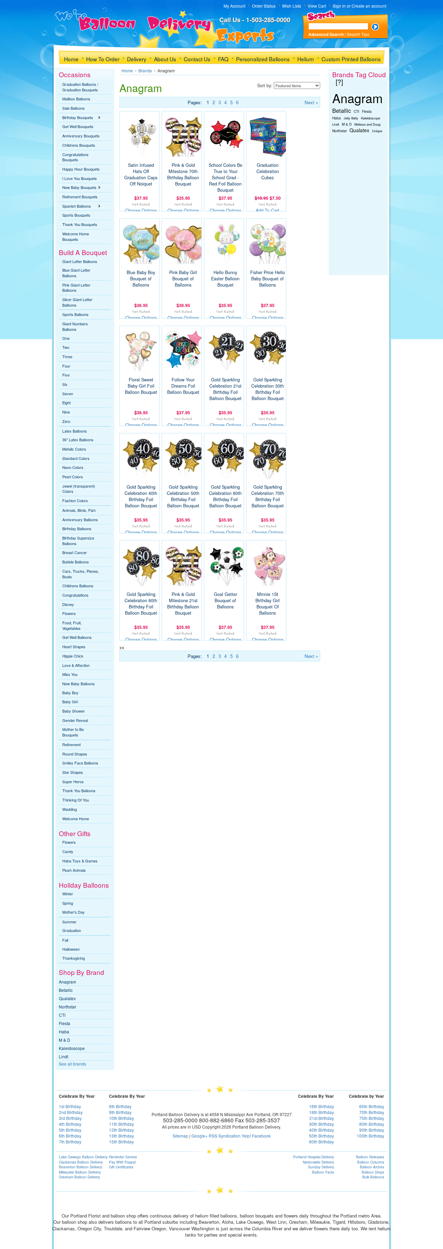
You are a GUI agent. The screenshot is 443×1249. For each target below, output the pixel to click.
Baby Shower (73, 711)
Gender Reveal (75, 720)
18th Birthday (321, 1112)
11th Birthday (121, 1124)
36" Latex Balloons (77, 439)
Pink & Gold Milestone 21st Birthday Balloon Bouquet (183, 603)
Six (64, 384)
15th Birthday (121, 1141)
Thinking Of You (75, 800)
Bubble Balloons (75, 561)
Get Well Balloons (77, 637)
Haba (64, 1031)
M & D (64, 1040)
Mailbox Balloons (76, 98)
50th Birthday (321, 1136)
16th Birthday (321, 1106)
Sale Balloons (73, 108)
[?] (339, 81)
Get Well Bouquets (77, 126)
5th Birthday (70, 1130)
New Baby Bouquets (78, 187)
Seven (67, 393)
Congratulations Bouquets (75, 157)
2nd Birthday (71, 1112)
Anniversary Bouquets (81, 135)
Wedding (69, 809)
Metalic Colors (74, 449)
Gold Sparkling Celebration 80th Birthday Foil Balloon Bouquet (141, 603)
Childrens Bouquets (78, 145)
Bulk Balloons (373, 1177)
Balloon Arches (372, 1167)
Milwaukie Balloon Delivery (80, 1172)
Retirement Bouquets (80, 196)
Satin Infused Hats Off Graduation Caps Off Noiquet (140, 174)
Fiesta (64, 1023)
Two (65, 347)
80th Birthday (371, 1124)
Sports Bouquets (76, 215)
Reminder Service (123, 1157)
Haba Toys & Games (80, 860)
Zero (66, 421)
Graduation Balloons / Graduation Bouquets (80, 86)
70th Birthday (371, 1112)
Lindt (63, 1056)
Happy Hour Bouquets (81, 169)
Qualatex (67, 998)
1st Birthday (70, 1106)
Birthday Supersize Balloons (78, 540)
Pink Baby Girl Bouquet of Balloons (183, 278)
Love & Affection (76, 665)
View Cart (317, 6)
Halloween (71, 949)
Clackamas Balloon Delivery (81, 1162)
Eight (66, 402)
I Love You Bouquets (79, 178)
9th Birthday (120, 1112)
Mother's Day (73, 912)
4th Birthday (70, 1124)
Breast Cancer (74, 552)
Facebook (261, 1136)
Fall (65, 940)
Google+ (199, 1136)
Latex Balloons (74, 431)
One (66, 338)
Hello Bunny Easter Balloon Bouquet (225, 278)
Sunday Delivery (321, 1167)
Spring (67, 903)
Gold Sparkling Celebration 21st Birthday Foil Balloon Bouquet (225, 389)
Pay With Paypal (122, 1162)
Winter (67, 893)
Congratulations (75, 595)
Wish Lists (291, 6)
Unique (377, 130)
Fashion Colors (75, 500)
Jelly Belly (351, 118)
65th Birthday (371, 1106)
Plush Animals (74, 870)
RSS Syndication (225, 1136)
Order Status (263, 6)
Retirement (71, 744)
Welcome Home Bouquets (75, 236)
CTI (62, 1015)
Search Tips (358, 34)
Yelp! (246, 1136)
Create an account (369, 6)
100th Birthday (370, 1136)
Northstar (67, 1007)
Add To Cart (267, 210)
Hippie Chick (72, 656)
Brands (145, 70)
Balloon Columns (370, 1162)
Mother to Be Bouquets (73, 731)
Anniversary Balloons (80, 519)
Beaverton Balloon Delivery (80, 1167)
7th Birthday (70, 1141)
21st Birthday (321, 1118)
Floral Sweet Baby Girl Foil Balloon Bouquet (141, 386)
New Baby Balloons (78, 683)
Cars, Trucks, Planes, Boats (80, 573)
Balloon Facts (323, 1172)
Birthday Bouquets (76, 118)
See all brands (72, 1064)
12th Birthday (121, 1130)
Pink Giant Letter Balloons (76, 287)
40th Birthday (321, 1130)
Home (127, 70)
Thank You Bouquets (79, 224)
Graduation (71, 930)
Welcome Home (75, 818)
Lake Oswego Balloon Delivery (83, 1157)
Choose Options (141, 210)
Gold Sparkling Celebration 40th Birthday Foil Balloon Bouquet (141, 496)
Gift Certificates (121, 1167)
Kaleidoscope (72, 1048)
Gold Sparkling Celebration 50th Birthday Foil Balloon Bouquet (183, 496)
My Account (234, 6)
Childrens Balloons (77, 585)
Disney (68, 604)
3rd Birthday (70, 1118)
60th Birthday (321, 1141)
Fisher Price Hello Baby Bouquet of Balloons (267, 278)
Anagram (67, 982)
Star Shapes (72, 772)
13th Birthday (121, 1136)
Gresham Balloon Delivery (79, 1177)
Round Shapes (74, 754)
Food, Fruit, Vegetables (72, 625)
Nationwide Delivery (318, 1162)
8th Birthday (120, 1106)
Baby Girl (70, 701)
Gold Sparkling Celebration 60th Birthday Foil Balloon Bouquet (225, 496)
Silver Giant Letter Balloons (77, 302)
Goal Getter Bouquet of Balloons (225, 600)
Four (66, 366)
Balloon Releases (370, 1157)
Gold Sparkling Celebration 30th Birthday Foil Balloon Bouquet (267, 389)
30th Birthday (321, 1124)
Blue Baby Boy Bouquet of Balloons (141, 278)
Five (66, 375)
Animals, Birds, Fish (79, 510)
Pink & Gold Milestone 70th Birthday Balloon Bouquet (183, 174)
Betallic (66, 990)
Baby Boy (70, 692)
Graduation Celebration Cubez (267, 171)
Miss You (70, 674)
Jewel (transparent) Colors (78, 488)
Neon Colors (72, 467)
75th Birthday (371, 1118)
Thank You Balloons (79, 790)
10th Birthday (121, 1118)
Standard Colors (76, 458)
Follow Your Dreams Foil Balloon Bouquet (183, 386)
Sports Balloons (75, 314)
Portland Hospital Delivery (313, 1157)
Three (67, 356)
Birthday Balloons (76, 528)
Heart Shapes (73, 646)
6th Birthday (70, 1136)
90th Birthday (371, 1130)
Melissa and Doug (367, 124)
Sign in (339, 6)
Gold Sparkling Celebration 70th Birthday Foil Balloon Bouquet (267, 496)
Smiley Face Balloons (80, 763)
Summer (69, 921)
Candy (67, 851)
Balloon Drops (373, 1172)
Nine (66, 412)
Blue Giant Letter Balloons (76, 272)
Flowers (69, 613)
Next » (311, 102)
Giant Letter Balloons (79, 261)
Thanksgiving (73, 958)
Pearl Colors (72, 476)
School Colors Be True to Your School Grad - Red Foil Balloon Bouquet (225, 177)
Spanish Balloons (75, 206)
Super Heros (73, 781)
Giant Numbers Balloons (75, 326)
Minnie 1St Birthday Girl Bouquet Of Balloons (267, 603)
